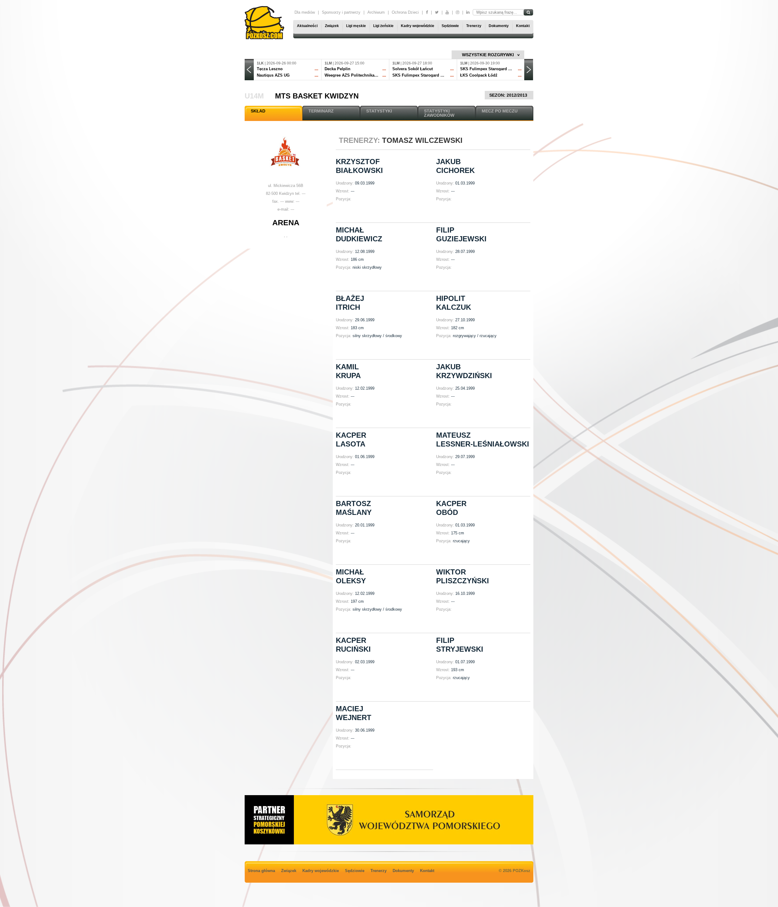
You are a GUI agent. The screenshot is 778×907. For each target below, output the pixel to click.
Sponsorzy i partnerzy (341, 12)
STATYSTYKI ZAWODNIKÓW (439, 113)
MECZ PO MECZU (500, 111)
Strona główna (261, 870)
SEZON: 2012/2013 (508, 95)
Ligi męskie (356, 26)
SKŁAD (258, 111)
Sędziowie (450, 26)
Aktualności (307, 26)
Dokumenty (499, 26)
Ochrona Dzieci (405, 12)
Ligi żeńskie (383, 26)
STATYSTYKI (379, 111)
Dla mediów (304, 12)
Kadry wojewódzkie (417, 26)
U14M (254, 96)
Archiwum (376, 12)
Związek (332, 26)
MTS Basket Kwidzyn (317, 96)
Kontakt (523, 26)
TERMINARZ (321, 111)
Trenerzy (473, 26)
